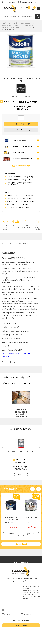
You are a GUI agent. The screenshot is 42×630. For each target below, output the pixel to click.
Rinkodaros (27, 614)
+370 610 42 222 (10, 2)
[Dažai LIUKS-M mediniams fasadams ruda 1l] (30, 505)
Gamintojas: (20, 140)
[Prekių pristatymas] (7, 152)
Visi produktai (21, 544)
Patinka (20, 130)
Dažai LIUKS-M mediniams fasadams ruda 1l (31, 519)
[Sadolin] (21, 89)
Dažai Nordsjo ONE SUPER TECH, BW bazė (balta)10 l (11, 519)
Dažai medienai (16, 27)
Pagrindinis (6, 23)
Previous (32, 489)
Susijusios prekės (21, 243)
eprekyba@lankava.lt (29, 2)
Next (38, 489)
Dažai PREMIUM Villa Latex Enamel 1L (21, 452)
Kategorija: (22, 158)
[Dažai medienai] (7, 158)
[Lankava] (9, 8)
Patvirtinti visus (21, 625)
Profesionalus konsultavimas (22, 146)
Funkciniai (27, 610)
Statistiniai (7, 614)
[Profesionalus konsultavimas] (7, 146)
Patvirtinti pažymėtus (21, 620)
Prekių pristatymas (19, 152)
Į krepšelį (20, 124)
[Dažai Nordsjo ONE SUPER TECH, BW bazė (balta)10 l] (11, 505)
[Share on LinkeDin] (14, 362)
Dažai (15, 23)
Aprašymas (6, 243)
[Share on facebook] (10, 362)
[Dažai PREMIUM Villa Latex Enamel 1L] (21, 443)
